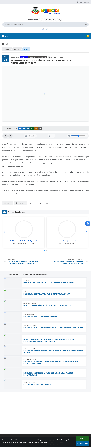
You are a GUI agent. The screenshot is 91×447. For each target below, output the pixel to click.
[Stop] (10, 136)
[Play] (5, 136)
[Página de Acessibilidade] (60, 19)
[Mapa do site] (56, 19)
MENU (6, 36)
